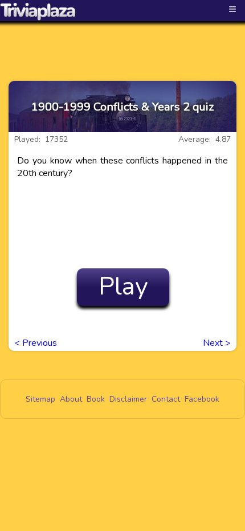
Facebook (202, 399)
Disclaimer (128, 399)
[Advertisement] (122, 41)
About (71, 399)
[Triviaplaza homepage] (38, 11)
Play (123, 286)
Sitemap (40, 399)
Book (96, 399)
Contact (166, 399)
